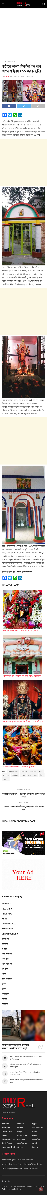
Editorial (7, 903)
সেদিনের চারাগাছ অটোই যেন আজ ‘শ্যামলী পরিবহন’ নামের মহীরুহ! (26, 1081)
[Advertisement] (23, 35)
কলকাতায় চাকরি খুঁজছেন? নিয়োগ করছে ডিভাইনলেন (17, 1159)
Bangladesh (13, 771)
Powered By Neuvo (14, 1189)
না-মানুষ (4, 948)
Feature (24, 771)
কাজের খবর (5, 938)
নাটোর (35, 775)
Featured (11, 61)
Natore (6, 775)
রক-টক (4, 988)
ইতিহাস (23, 775)
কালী (29, 775)
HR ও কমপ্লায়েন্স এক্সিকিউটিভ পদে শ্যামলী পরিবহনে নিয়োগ (20, 1168)
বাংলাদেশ (5, 779)
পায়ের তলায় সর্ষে (7, 953)
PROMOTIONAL (9, 923)
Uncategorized (10, 933)
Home (4, 61)
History (33, 771)
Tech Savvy (7, 928)
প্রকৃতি (4, 973)
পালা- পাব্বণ (5, 958)
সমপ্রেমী (4, 998)
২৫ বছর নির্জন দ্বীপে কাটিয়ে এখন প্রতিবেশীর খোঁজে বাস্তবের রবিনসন (25, 1073)
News (4, 918)
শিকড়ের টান (5, 993)
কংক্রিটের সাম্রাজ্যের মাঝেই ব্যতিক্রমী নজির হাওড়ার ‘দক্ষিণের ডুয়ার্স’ (25, 1065)
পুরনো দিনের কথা (7, 963)
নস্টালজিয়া (5, 943)
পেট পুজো (5, 968)
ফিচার (41, 775)
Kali (41, 771)
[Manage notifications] (41, 1189)
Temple (15, 775)
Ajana (6, 76)
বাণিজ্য (4, 983)
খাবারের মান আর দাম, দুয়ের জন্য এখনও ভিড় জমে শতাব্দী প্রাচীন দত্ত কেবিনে (26, 1057)
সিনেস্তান (5, 1003)
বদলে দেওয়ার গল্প (7, 978)
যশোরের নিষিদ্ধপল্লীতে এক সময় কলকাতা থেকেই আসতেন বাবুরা (15, 1046)
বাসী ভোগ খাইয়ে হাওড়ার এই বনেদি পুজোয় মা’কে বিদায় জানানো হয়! (22, 1164)
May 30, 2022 (19, 76)
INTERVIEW (7, 913)
